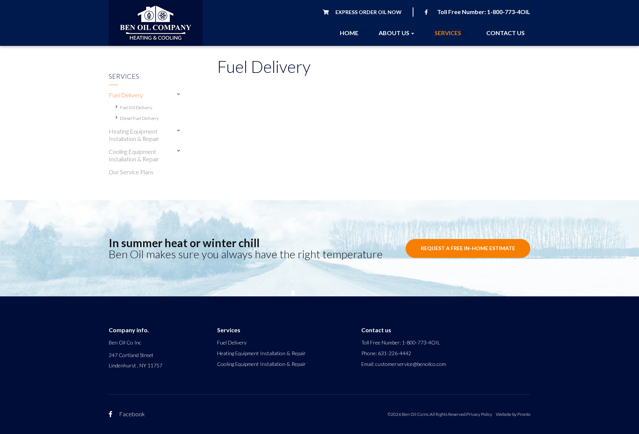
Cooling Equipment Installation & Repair (261, 364)
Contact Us (505, 32)
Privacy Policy (479, 414)
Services (448, 32)
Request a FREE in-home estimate (468, 248)
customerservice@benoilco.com (410, 364)
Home (349, 32)
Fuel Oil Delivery (136, 107)
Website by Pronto (513, 414)
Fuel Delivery (232, 342)
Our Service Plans (131, 171)
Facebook (131, 413)
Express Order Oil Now (368, 12)
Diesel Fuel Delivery (139, 118)
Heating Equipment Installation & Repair (261, 353)
